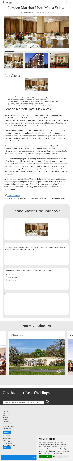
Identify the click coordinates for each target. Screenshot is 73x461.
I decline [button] (48, 457)
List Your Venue (7, 438)
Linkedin (6, 421)
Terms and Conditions (9, 442)
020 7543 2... (12, 274)
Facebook (7, 414)
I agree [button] (42, 457)
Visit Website (13, 195)
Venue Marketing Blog (9, 445)
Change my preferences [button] (60, 457)
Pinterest (6, 419)
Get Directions (13, 280)
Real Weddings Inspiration (10, 430)
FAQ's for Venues (7, 443)
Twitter (6, 417)
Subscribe (6, 432)
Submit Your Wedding (9, 426)
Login (4, 440)
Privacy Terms (7, 428)
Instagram (7, 415)
